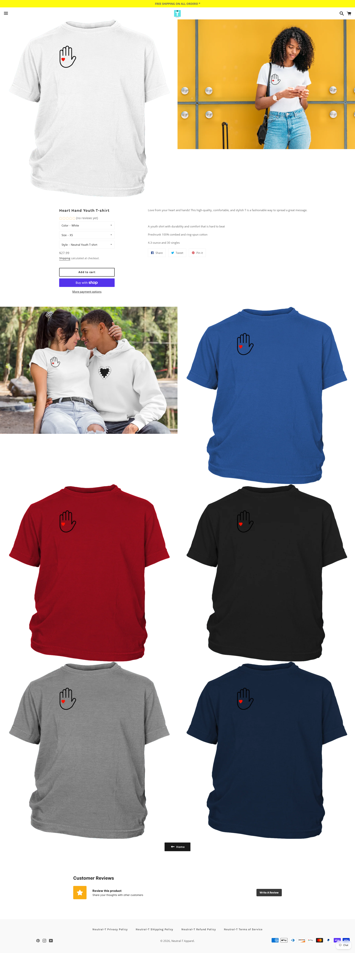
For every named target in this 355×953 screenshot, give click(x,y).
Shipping (64, 258)
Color (65, 225)
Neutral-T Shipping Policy (154, 929)
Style (65, 244)
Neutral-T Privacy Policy (110, 929)
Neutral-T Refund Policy (198, 929)
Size (64, 235)
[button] (78, 219)
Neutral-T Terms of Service (243, 929)
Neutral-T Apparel (182, 941)
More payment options (87, 291)
